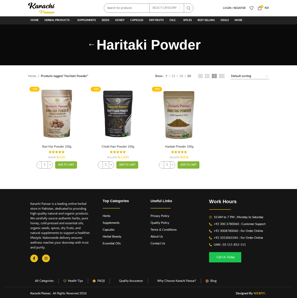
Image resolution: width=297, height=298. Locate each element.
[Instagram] (46, 258)
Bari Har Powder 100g (56, 146)
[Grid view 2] (200, 76)
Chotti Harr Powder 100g (118, 146)
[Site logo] (41, 8)
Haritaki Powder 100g (179, 146)
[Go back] (91, 45)
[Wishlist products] (252, 8)
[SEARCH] (188, 8)
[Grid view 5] (221, 76)
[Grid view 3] (207, 76)
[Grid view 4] (214, 76)
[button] (66, 165)
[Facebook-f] (34, 258)
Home (32, 76)
